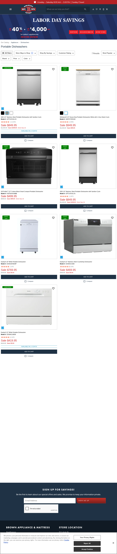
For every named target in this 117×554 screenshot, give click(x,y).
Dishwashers (25, 42)
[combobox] (25, 53)
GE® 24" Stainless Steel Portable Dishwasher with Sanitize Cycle (21, 117)
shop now (73, 32)
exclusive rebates (86, 32)
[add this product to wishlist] (53, 69)
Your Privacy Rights (87, 537)
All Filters (8, 53)
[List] (96, 9)
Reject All (87, 543)
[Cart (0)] (107, 9)
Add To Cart (29, 136)
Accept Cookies (87, 549)
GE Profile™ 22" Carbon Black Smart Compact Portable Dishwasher (22, 191)
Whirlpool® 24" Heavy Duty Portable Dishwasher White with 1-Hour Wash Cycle (84, 117)
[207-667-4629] (103, 9)
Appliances (14, 42)
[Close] (113, 542)
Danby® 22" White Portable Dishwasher (13, 332)
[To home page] (28, 9)
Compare (30, 140)
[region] (58, 543)
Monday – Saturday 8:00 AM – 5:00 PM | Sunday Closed (60, 2)
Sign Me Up (83, 501)
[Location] (100, 9)
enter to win (100, 32)
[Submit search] (85, 9)
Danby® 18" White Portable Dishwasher (13, 262)
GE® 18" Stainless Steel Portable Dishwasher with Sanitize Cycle (80, 191)
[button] (10, 9)
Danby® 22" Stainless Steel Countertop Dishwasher (76, 262)
